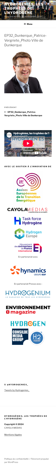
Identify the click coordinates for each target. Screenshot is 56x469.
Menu (29, 24)
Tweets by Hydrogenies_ (16, 390)
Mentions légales (13, 434)
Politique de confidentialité (16, 459)
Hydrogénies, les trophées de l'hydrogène (24, 8)
